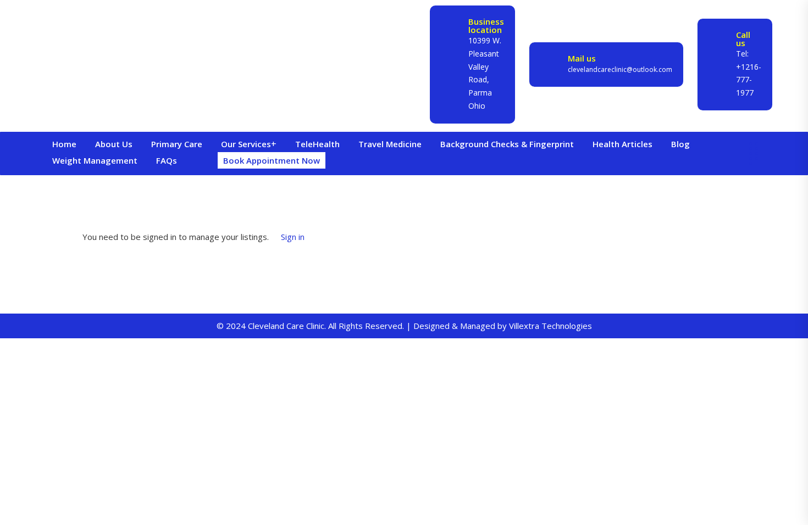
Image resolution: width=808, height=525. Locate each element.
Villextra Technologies (550, 325)
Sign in (293, 236)
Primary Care (176, 143)
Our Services (246, 143)
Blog (680, 143)
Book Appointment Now (271, 160)
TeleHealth (317, 143)
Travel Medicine (390, 143)
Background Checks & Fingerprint (507, 143)
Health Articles (622, 143)
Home (64, 143)
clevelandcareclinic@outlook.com (620, 69)
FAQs (166, 160)
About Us (113, 143)
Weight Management (94, 160)
